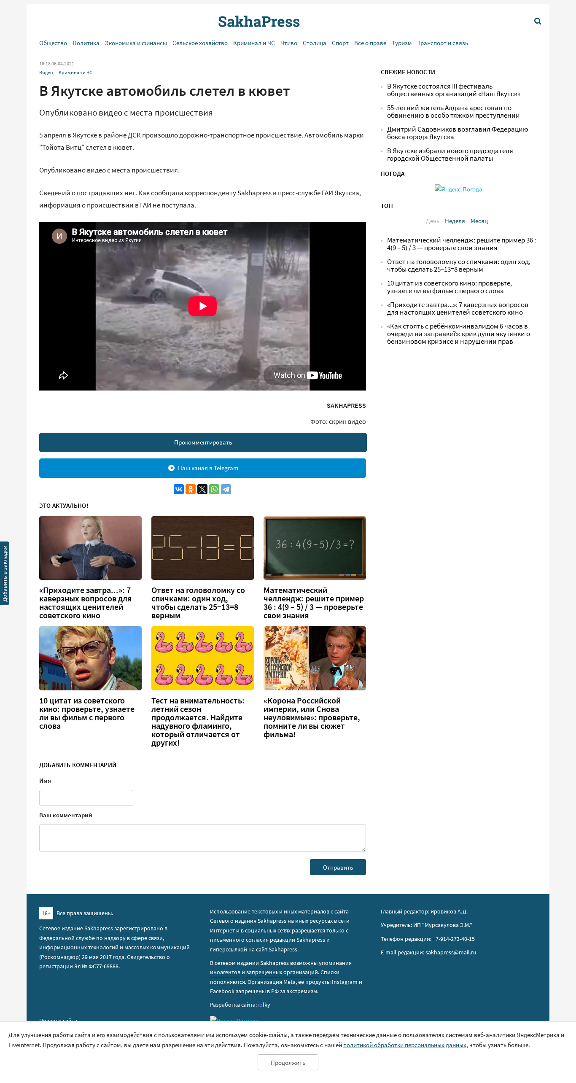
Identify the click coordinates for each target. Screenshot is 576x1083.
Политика (86, 43)
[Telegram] (226, 489)
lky (264, 1004)
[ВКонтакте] (179, 489)
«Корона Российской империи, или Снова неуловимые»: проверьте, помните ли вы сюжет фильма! (312, 717)
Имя (45, 780)
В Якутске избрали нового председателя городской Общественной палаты (450, 154)
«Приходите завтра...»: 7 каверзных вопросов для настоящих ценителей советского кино (85, 602)
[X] (202, 489)
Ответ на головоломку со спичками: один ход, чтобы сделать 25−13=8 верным (198, 602)
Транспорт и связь (442, 43)
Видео (46, 72)
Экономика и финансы (136, 43)
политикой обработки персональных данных (404, 1045)
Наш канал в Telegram (208, 468)
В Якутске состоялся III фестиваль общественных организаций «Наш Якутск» (453, 90)
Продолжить (288, 1063)
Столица (314, 43)
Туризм (402, 43)
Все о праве (370, 43)
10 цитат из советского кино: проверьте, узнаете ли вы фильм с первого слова (87, 713)
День (432, 221)
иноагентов (225, 972)
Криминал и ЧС (254, 43)
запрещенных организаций (282, 972)
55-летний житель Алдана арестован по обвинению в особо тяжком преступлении (453, 111)
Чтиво (288, 43)
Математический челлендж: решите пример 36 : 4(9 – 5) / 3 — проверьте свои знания (314, 602)
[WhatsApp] (214, 489)
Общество (53, 43)
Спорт (340, 43)
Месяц (479, 221)
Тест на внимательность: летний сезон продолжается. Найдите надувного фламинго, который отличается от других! (198, 721)
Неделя (455, 221)
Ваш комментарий (65, 815)
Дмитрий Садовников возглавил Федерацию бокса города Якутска (457, 133)
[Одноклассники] (191, 489)
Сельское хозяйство (200, 43)
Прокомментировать (203, 442)
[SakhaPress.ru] (4, 575)
